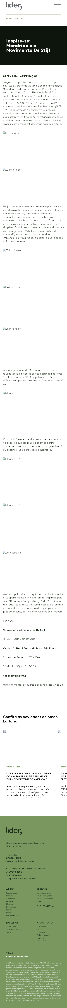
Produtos (9, 896)
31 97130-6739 (14, 875)
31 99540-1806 (14, 872)
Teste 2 (39, 901)
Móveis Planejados (44, 896)
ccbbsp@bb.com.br (15, 675)
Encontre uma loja (44, 893)
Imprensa (40, 938)
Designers (10, 901)
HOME (9, 18)
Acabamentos (12, 915)
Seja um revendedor (14, 930)
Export (8, 913)
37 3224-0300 (13, 858)
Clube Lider (11, 927)
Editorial (19, 18)
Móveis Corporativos (45, 899)
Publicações (11, 907)
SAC (38, 930)
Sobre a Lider (11, 893)
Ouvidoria (41, 932)
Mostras (9, 904)
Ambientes (10, 899)
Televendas (41, 927)
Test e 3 (9, 932)
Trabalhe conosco (44, 935)
